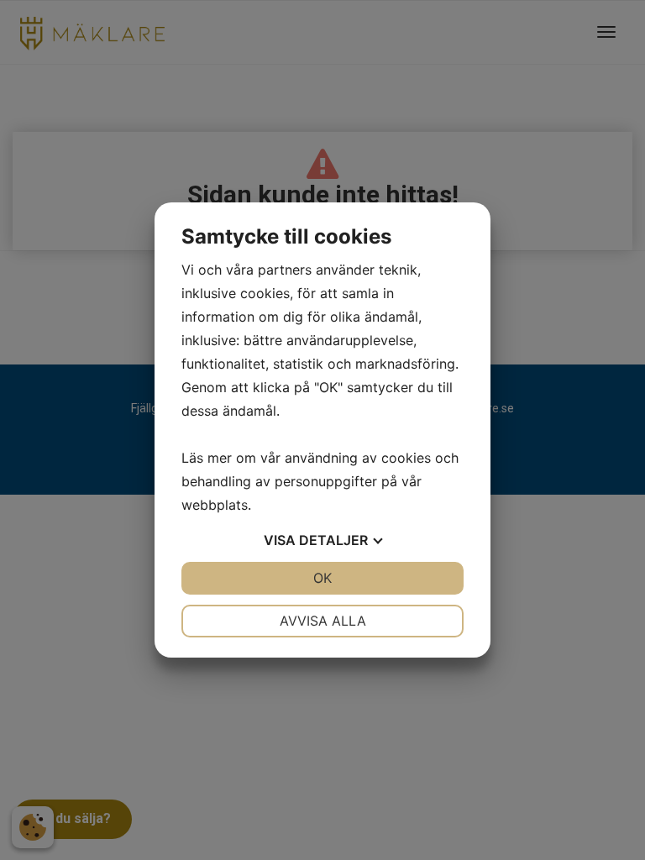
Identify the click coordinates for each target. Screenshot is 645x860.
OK (322, 577)
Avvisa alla (323, 620)
